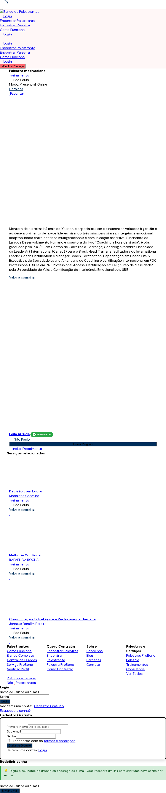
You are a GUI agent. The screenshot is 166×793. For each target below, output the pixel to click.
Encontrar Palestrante (17, 20)
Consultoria (135, 669)
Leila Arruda (19, 434)
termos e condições (59, 741)
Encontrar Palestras (62, 651)
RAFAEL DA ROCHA (24, 559)
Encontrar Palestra (15, 25)
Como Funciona (12, 29)
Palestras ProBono (140, 655)
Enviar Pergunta (83, 444)
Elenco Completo (20, 655)
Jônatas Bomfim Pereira (27, 623)
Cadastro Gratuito (49, 706)
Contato (93, 664)
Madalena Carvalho (24, 496)
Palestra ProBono (60, 664)
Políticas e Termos (21, 678)
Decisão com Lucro (25, 491)
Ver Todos (134, 673)
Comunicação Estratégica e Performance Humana (52, 619)
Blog (89, 655)
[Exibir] (50, 696)
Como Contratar (60, 669)
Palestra (132, 660)
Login (42, 750)
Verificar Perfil (18, 669)
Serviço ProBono (20, 664)
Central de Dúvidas (22, 660)
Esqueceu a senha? (15, 710)
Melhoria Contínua (24, 555)
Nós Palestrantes (21, 682)
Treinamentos (137, 664)
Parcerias (93, 660)
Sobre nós (94, 651)
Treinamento (19, 75)
